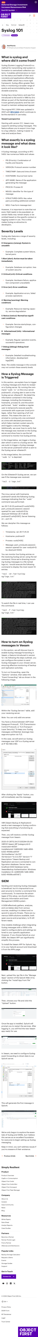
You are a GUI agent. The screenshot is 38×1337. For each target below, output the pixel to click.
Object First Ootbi (7, 1181)
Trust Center (5, 1322)
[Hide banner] (36, 2)
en (5, 1301)
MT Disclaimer (6, 1314)
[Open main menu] (34, 15)
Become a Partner (7, 1237)
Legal (3, 1318)
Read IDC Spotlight (8, 10)
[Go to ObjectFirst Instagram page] (7, 1283)
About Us (4, 1199)
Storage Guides (6, 1263)
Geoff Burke (11, 46)
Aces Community (7, 1205)
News (3, 1208)
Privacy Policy (6, 1307)
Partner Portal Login (8, 1240)
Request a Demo (7, 1257)
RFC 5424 (14, 112)
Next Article (30, 1156)
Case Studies (6, 1228)
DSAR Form (5, 1311)
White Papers (6, 1219)
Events (3, 1260)
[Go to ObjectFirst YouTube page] (3, 1283)
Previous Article (9, 1156)
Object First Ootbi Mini (9, 1184)
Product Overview (7, 1175)
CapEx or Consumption (9, 1178)
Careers (4, 1202)
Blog (7, 25)
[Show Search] (30, 15)
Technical (13, 25)
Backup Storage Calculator (10, 1255)
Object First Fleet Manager (10, 1190)
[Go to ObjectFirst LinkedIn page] (11, 1283)
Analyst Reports (6, 1225)
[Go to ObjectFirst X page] (14, 1283)
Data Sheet (5, 1222)
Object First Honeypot (9, 1187)
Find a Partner (6, 1243)
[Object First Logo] (5, 15)
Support (4, 1266)
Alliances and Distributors (10, 1246)
